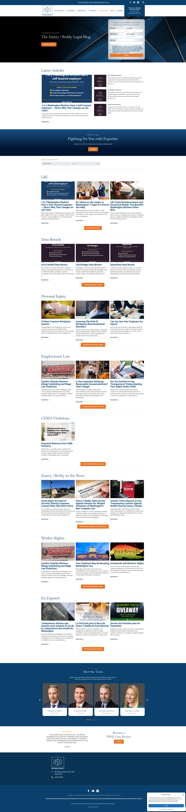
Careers (99, 798)
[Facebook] (130, 2)
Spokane (104, 795)
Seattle (69, 795)
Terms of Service (108, 803)
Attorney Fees (126, 798)
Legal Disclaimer (73, 798)
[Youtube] (134, 2)
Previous (40, 700)
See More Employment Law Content (93, 406)
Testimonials (49, 798)
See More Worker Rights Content (93, 586)
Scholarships (56, 798)
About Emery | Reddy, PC (136, 798)
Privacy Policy (170, 809)
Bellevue (81, 795)
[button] (183, 794)
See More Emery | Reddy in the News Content (93, 526)
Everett (87, 795)
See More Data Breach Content (93, 285)
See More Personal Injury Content (93, 344)
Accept (166, 805)
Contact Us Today (49, 44)
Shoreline (98, 795)
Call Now (93, 149)
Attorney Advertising (116, 798)
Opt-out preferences (163, 809)
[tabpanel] (55, 699)
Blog (66, 798)
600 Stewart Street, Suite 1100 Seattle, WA (64, 773)
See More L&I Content (93, 228)
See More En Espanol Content (93, 649)
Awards (62, 798)
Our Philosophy (106, 798)
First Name (112, 28)
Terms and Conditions (91, 798)
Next (147, 700)
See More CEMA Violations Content (93, 464)
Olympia (92, 795)
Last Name (129, 28)
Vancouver (75, 795)
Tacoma (110, 795)
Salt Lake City (117, 795)
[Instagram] (138, 2)
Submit (126, 55)
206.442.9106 (59, 777)
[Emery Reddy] (47, 10)
